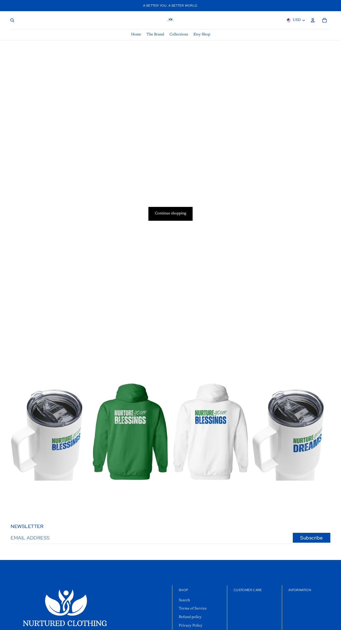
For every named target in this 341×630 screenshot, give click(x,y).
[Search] (12, 20)
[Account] (313, 20)
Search (184, 600)
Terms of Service (193, 609)
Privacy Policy (190, 626)
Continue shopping (170, 213)
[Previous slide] (99, 431)
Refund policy (190, 617)
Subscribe (311, 538)
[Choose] (81, 472)
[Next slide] (161, 431)
